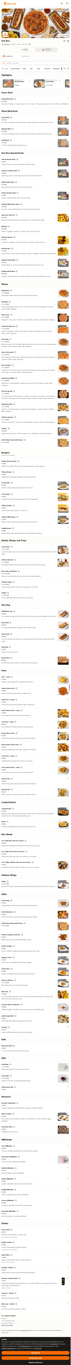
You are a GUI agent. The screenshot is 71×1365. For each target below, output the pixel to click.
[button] (8, 3)
